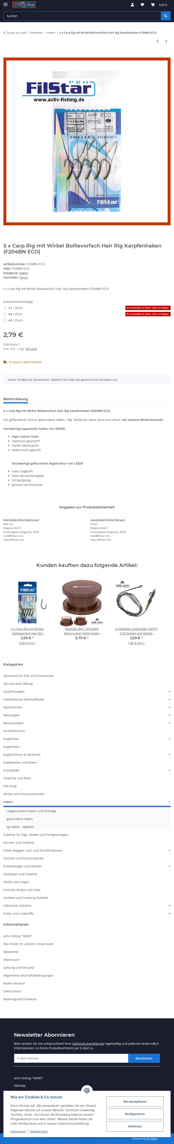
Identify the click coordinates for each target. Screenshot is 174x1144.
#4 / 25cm (89, 314)
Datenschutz (39, 1131)
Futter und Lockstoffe (18, 913)
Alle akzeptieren (135, 1101)
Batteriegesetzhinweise (19, 999)
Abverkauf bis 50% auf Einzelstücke (28, 676)
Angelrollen (11, 747)
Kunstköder (11, 770)
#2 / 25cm (89, 308)
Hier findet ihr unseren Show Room (28, 944)
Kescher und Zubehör (18, 842)
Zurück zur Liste (16, 33)
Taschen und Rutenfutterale (23, 858)
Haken (23, 273)
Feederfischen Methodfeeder (24, 699)
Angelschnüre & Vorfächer (22, 755)
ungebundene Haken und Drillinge (31, 811)
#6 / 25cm (15, 320)
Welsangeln (11, 715)
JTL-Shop (152, 1138)
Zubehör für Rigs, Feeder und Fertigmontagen (36, 835)
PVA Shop (10, 786)
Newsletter (11, 952)
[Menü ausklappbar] (5, 2)
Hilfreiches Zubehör (17, 906)
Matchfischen (12, 707)
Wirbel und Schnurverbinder (23, 794)
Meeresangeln (13, 723)
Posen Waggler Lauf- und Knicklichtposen (32, 850)
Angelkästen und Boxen (20, 762)
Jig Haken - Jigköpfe (20, 827)
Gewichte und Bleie (17, 778)
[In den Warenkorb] (6, 55)
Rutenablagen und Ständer (22, 866)
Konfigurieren (135, 1114)
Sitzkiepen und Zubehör (20, 874)
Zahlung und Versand (18, 968)
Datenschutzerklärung (88, 1044)
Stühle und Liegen (16, 882)
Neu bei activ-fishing (18, 684)
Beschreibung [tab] (15, 399)
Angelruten (11, 739)
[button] (132, 4)
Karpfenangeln (14, 691)
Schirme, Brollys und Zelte (22, 890)
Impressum (18, 1131)
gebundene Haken (20, 819)
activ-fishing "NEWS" (17, 936)
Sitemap (20, 1086)
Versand (31, 349)
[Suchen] (166, 15)
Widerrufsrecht (14, 983)
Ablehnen (135, 1126)
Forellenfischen (14, 731)
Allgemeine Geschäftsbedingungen (28, 975)
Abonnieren (144, 1058)
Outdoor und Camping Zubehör (25, 898)
